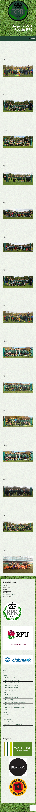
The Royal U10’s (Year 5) (11, 697)
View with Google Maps (9, 595)
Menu (33, 39)
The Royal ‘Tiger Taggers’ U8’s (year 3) (15, 702)
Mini (5, 692)
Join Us (5, 712)
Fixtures (5, 727)
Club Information (7, 717)
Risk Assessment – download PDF (13, 724)
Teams (4, 673)
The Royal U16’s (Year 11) (12, 680)
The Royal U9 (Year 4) (10, 700)
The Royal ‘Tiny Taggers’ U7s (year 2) (15, 705)
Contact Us (6, 714)
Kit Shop (5, 709)
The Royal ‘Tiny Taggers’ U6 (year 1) (14, 707)
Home (4, 670)
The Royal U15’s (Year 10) (12, 683)
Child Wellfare (7, 719)
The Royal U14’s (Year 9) (11, 685)
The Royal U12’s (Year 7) (11, 690)
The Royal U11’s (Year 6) (11, 695)
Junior (5, 675)
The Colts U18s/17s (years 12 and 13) (15, 678)
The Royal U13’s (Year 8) (11, 687)
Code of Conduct (8, 722)
